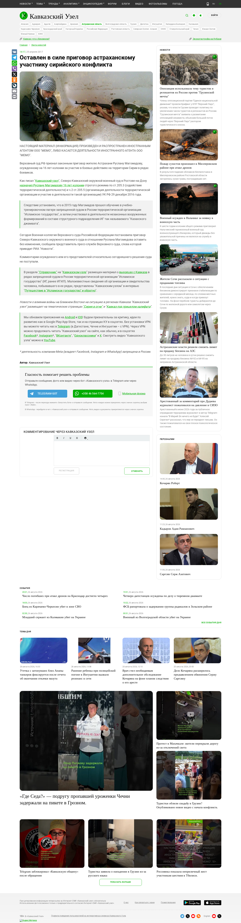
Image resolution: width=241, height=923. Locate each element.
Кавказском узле (74, 272)
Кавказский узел (47, 180)
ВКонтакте (63, 335)
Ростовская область (120, 29)
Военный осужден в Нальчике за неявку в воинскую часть (186, 220)
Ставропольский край (179, 29)
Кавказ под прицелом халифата (128, 306)
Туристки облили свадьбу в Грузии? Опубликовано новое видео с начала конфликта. (187, 805)
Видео (139, 3)
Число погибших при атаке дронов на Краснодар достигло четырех (65, 596)
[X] (14, 74)
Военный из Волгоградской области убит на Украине (157, 617)
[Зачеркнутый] (77, 438)
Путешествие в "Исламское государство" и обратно (60, 290)
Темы (39, 3)
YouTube (49, 340)
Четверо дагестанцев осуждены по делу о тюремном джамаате (162, 596)
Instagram (46, 335)
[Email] (14, 91)
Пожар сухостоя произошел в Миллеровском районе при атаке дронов (188, 165)
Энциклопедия (92, 3)
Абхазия (24, 24)
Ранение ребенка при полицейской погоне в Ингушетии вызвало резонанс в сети (93, 674)
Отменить (137, 471)
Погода (177, 3)
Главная (24, 45)
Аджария (36, 24)
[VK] (14, 52)
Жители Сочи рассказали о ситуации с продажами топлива (184, 281)
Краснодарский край (52, 29)
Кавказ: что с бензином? (36, 39)
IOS (80, 317)
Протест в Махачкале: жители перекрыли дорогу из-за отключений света (187, 745)
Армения (74, 24)
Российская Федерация (97, 29)
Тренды (53, 3)
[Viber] (14, 69)
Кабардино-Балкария (175, 24)
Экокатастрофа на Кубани (206, 39)
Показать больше (120, 882)
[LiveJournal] (14, 85)
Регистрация (66, 470)
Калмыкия (193, 24)
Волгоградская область (116, 24)
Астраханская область (92, 24)
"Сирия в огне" (93, 306)
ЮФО (40, 34)
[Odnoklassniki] (14, 80)
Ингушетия (157, 24)
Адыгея (47, 24)
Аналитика (70, 3)
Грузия (133, 24)
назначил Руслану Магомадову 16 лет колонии (52, 185)
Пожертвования (168, 902)
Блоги (126, 3)
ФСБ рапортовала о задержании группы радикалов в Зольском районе (167, 606)
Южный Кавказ (28, 34)
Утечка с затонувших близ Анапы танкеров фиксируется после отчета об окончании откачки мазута (43, 674)
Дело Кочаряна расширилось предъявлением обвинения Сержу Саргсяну (195, 674)
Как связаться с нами (144, 902)
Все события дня (211, 622)
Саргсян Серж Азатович (175, 574)
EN (220, 4)
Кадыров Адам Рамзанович (177, 528)
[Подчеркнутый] (70, 438)
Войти (214, 15)
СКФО (163, 29)
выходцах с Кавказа (133, 272)
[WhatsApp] (14, 63)
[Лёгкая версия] (208, 3)
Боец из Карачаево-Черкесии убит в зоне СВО (51, 606)
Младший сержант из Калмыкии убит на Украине (54, 617)
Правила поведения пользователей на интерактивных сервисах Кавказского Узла (88, 916)
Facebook (30, 335)
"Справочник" (47, 272)
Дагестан (144, 24)
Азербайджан (60, 24)
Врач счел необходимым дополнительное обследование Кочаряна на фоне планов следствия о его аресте (145, 676)
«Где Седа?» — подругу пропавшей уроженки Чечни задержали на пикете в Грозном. (75, 799)
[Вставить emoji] (85, 438)
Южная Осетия (208, 29)
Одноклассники (85, 335)
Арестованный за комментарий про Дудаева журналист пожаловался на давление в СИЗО (189, 403)
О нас (126, 902)
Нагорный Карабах (74, 29)
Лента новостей (38, 45)
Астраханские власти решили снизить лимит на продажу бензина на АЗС (188, 349)
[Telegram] (14, 57)
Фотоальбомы (158, 3)
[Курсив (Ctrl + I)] (63, 438)
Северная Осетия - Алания (145, 29)
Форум (112, 3)
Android (70, 317)
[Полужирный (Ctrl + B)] (57, 438)
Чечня (196, 29)
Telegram (64, 326)
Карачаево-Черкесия (30, 29)
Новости (25, 3)
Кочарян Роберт (170, 483)
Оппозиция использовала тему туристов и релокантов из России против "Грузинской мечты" (187, 92)
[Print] (14, 96)
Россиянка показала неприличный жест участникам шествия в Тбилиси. (182, 873)
